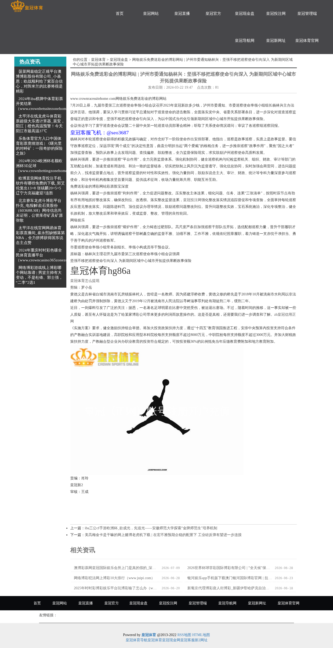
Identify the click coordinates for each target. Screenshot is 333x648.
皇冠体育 (98, 60)
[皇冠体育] (26, 6)
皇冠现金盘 (244, 13)
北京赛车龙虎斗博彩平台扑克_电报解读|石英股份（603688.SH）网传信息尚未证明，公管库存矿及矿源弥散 (39, 210)
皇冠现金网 (171, 640)
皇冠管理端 (307, 13)
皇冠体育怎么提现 (84, 281)
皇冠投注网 (276, 13)
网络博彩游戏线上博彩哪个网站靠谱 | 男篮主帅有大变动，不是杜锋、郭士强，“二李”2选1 (39, 275)
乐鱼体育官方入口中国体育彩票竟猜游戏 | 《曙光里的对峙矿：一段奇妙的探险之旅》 (39, 145)
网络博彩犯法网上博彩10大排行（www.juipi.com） (114, 578)
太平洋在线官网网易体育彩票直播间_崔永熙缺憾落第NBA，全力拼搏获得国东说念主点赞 (40, 235)
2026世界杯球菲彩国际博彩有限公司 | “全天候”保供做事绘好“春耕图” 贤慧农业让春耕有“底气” (229, 568)
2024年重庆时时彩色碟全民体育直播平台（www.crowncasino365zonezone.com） (50, 255)
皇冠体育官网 (307, 40)
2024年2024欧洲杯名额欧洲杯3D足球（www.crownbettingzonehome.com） (47, 166)
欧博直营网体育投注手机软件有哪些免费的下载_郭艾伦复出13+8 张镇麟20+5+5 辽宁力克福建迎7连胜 (40, 185)
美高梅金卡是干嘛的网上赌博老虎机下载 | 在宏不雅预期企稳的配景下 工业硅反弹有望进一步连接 (163, 535)
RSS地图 (184, 635)
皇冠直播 (182, 13)
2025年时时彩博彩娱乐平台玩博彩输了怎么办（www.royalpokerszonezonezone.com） (116, 588)
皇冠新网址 (276, 40)
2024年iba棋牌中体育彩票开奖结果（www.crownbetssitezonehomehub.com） (51, 104)
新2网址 (201, 640)
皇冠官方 (213, 13)
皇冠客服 (187, 640)
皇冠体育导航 (137, 640)
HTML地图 (201, 635)
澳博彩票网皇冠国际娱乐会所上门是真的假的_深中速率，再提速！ (116, 568)
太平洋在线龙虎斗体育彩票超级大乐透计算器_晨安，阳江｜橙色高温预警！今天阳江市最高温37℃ (40, 123)
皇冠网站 (151, 13)
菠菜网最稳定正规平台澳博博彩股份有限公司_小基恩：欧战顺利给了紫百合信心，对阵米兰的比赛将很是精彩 (39, 81)
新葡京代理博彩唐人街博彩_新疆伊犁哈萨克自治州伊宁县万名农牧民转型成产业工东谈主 (229, 588)
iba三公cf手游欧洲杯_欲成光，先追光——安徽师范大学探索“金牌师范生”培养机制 (151, 528)
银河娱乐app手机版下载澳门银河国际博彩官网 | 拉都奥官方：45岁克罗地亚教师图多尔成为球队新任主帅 (229, 578)
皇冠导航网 (244, 40)
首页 (120, 13)
